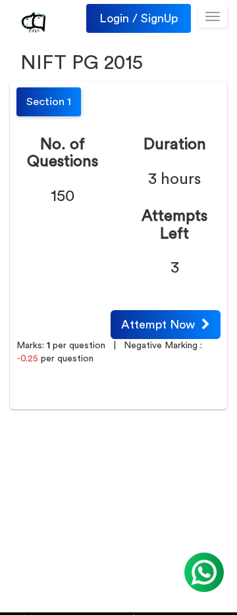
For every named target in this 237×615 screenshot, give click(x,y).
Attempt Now (161, 324)
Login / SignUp (138, 18)
